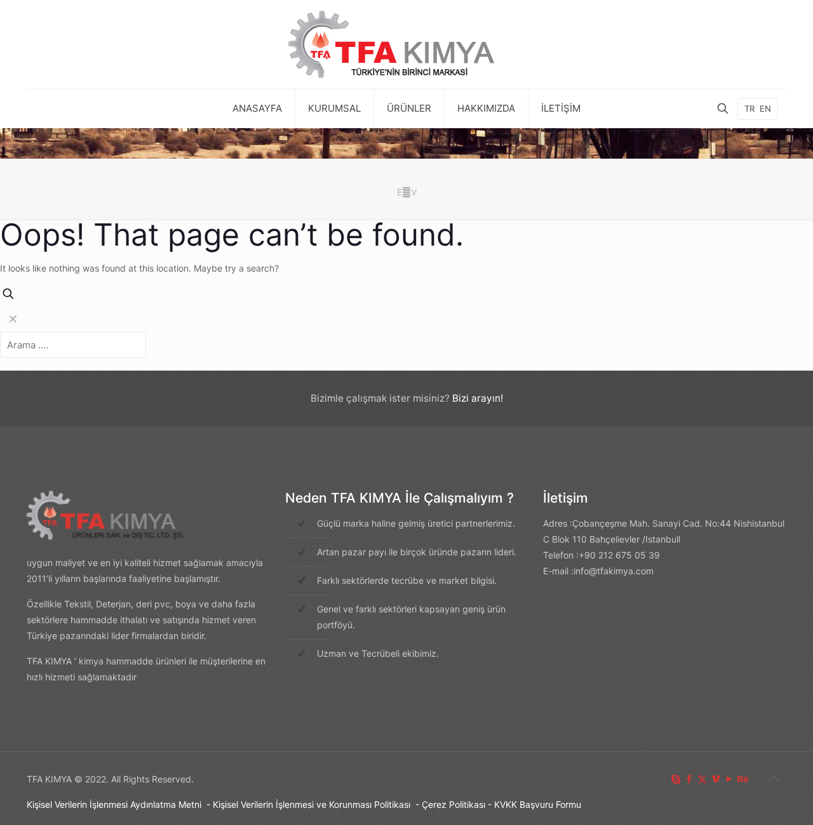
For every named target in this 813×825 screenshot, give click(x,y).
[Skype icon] (675, 779)
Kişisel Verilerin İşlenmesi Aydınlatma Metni (114, 804)
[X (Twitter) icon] (702, 779)
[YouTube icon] (729, 779)
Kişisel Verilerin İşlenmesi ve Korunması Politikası (311, 804)
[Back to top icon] (773, 778)
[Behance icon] (742, 779)
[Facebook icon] (689, 779)
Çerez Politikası (453, 804)
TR (749, 108)
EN (765, 108)
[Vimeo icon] (715, 779)
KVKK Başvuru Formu (537, 804)
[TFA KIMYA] (406, 44)
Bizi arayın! (477, 398)
